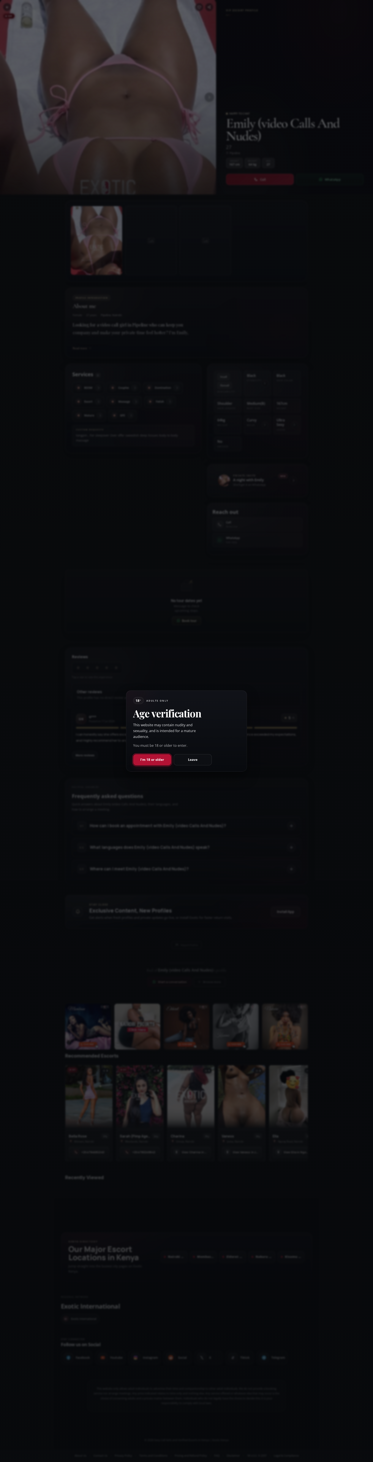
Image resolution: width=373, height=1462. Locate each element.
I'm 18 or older (152, 759)
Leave (193, 759)
